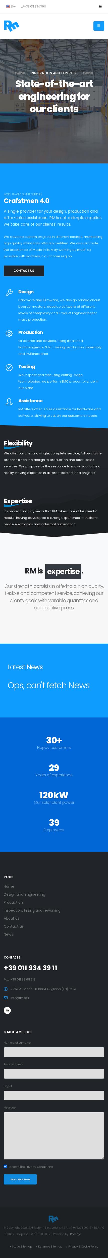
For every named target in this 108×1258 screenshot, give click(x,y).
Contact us (54, 125)
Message (10, 1108)
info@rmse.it (20, 998)
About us (11, 918)
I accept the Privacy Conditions (30, 1167)
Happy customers (54, 747)
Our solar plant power (54, 802)
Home (9, 886)
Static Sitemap (22, 1247)
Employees (54, 830)
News (8, 934)
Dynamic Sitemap (50, 1247)
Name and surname (17, 1043)
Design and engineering (24, 894)
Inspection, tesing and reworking (32, 910)
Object (8, 1086)
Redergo (75, 1234)
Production (13, 902)
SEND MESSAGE (20, 1179)
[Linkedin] (100, 6)
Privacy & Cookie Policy (83, 1247)
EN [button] (12, 6)
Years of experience (54, 775)
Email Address (13, 1064)
